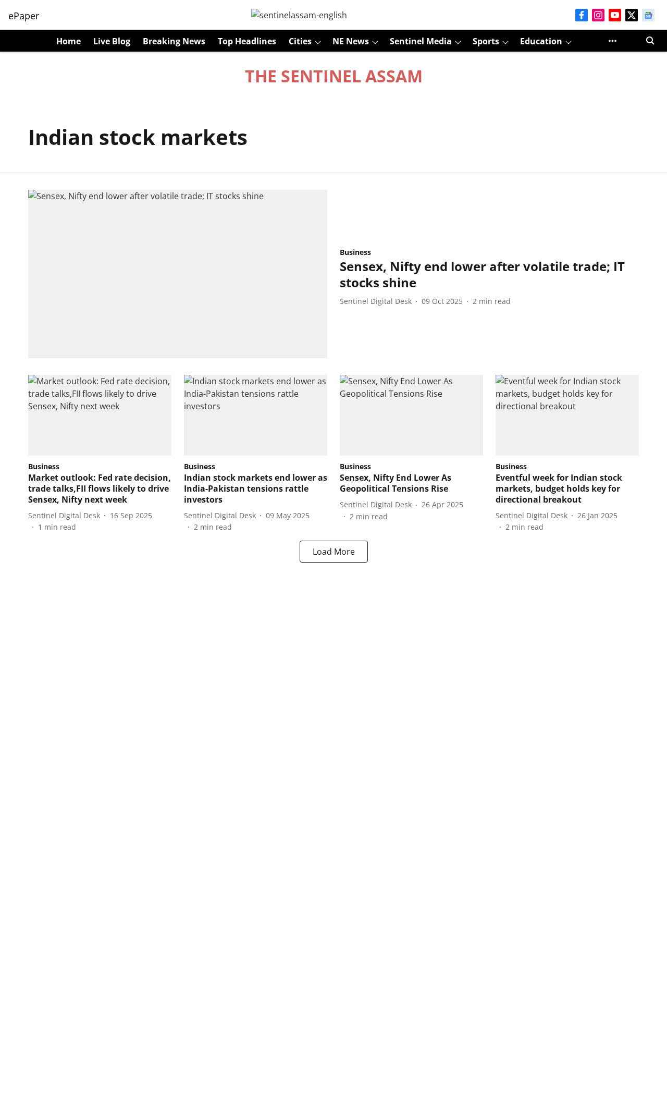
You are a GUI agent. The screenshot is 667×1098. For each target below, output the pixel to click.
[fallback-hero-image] (177, 274)
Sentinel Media (421, 41)
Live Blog (111, 41)
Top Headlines (247, 41)
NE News (350, 41)
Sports (486, 41)
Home (68, 41)
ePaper (23, 15)
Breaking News (174, 41)
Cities (300, 41)
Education (541, 41)
